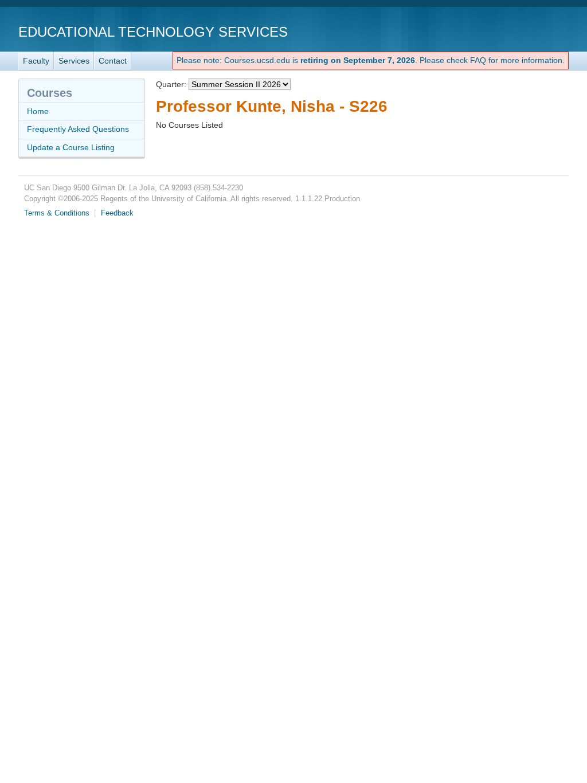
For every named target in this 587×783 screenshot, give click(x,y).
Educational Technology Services (153, 32)
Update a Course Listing (71, 147)
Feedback (117, 213)
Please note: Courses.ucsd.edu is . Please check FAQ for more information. (371, 60)
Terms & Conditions (56, 213)
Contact (113, 60)
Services (73, 60)
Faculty (36, 60)
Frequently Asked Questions (78, 129)
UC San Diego (503, 31)
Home (38, 111)
